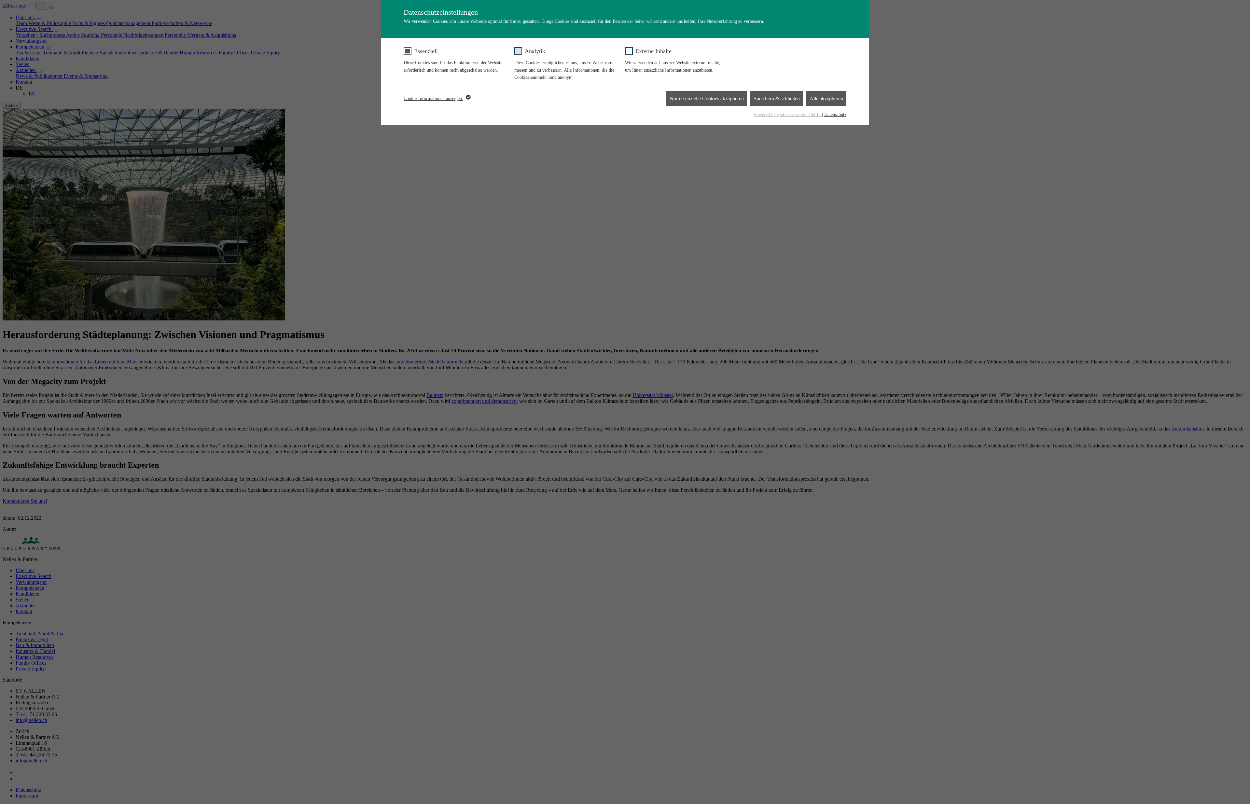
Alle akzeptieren (826, 98)
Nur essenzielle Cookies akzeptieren (707, 98)
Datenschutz (835, 114)
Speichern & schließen (777, 98)
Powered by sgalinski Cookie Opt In (788, 114)
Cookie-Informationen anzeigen (433, 98)
